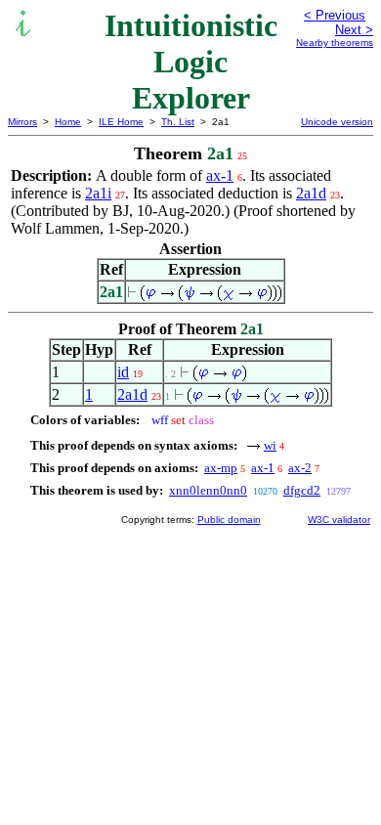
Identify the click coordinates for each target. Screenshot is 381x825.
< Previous (334, 15)
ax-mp (220, 467)
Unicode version (337, 121)
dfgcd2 (301, 490)
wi (270, 445)
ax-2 (300, 467)
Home (68, 121)
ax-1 (219, 175)
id (123, 372)
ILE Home (121, 121)
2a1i (98, 193)
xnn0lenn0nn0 (208, 490)
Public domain (229, 519)
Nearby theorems (334, 42)
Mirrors (22, 121)
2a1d (311, 193)
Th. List (177, 121)
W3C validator (339, 519)
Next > (354, 29)
